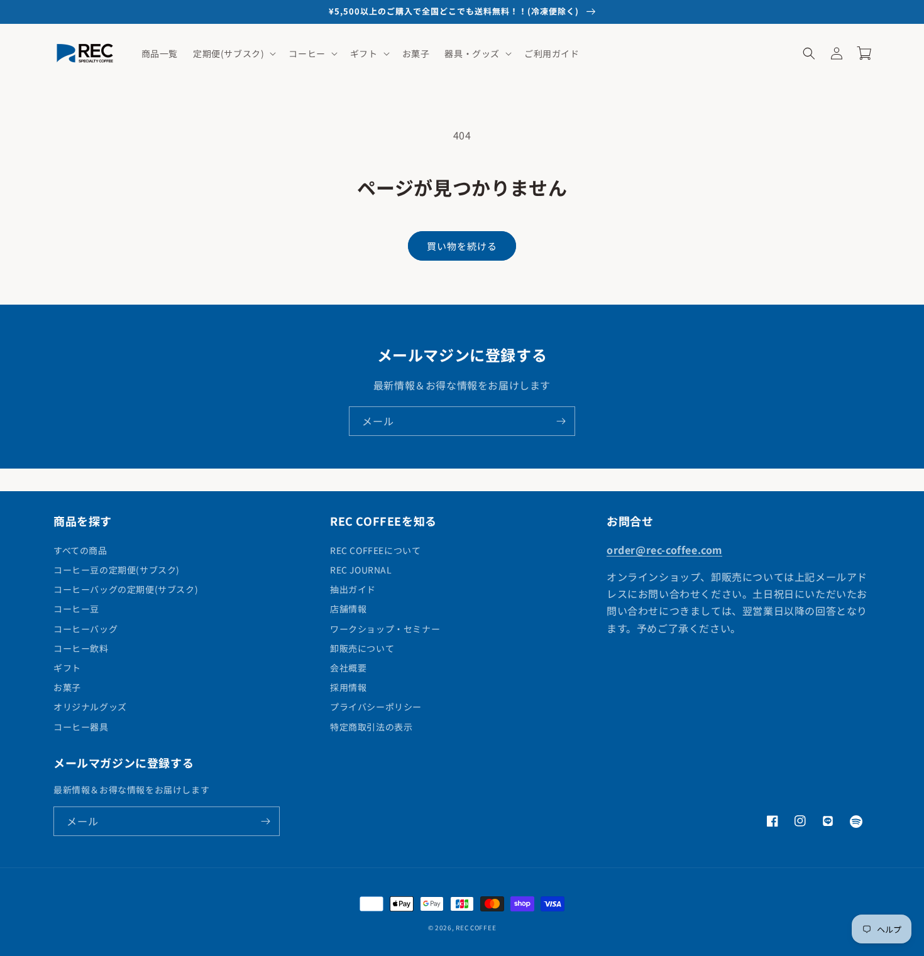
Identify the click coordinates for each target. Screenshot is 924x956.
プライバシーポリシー (376, 706)
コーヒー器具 (81, 726)
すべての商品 (80, 550)
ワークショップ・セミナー (385, 628)
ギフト (67, 667)
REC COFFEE (476, 927)
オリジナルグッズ (90, 706)
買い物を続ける (462, 246)
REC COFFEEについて (375, 550)
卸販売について (362, 648)
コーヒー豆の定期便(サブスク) (116, 569)
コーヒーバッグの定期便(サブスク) (125, 589)
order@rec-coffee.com (664, 549)
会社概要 (348, 667)
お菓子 (67, 687)
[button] (233, 53)
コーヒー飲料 (81, 648)
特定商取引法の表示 (371, 726)
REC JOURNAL (361, 569)
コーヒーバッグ (85, 628)
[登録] (561, 421)
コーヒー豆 (76, 608)
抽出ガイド (353, 589)
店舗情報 (348, 608)
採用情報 (348, 687)
